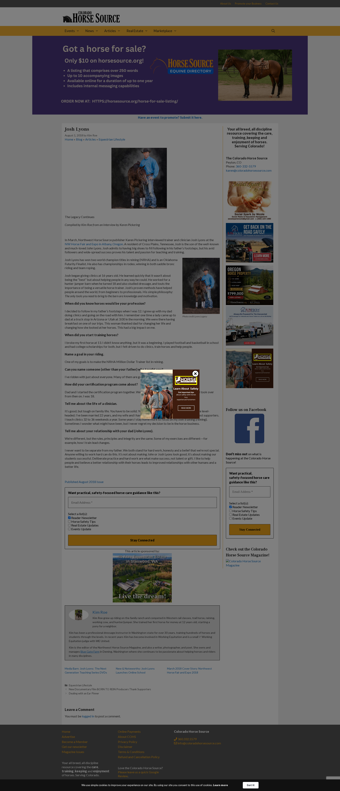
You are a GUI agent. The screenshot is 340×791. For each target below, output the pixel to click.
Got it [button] (251, 785)
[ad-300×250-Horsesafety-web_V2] (170, 417)
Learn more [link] (220, 785)
